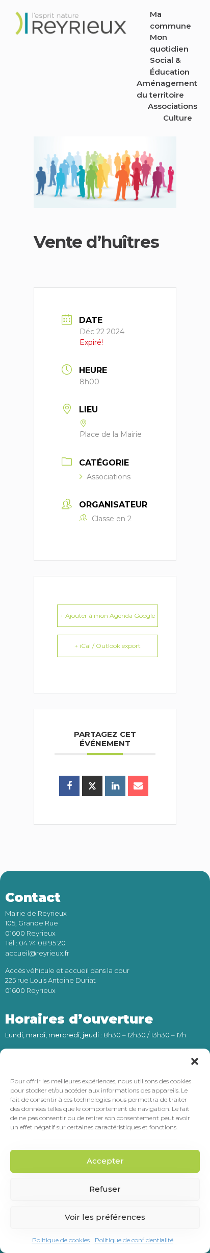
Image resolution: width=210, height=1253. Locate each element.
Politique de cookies (61, 1240)
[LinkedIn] (115, 786)
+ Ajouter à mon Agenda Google (107, 615)
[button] (195, 1061)
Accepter (105, 1161)
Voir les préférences (105, 1217)
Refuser (105, 1189)
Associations (108, 476)
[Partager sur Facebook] (69, 786)
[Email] (138, 786)
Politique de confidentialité (134, 1240)
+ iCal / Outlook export (107, 645)
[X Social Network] (92, 786)
